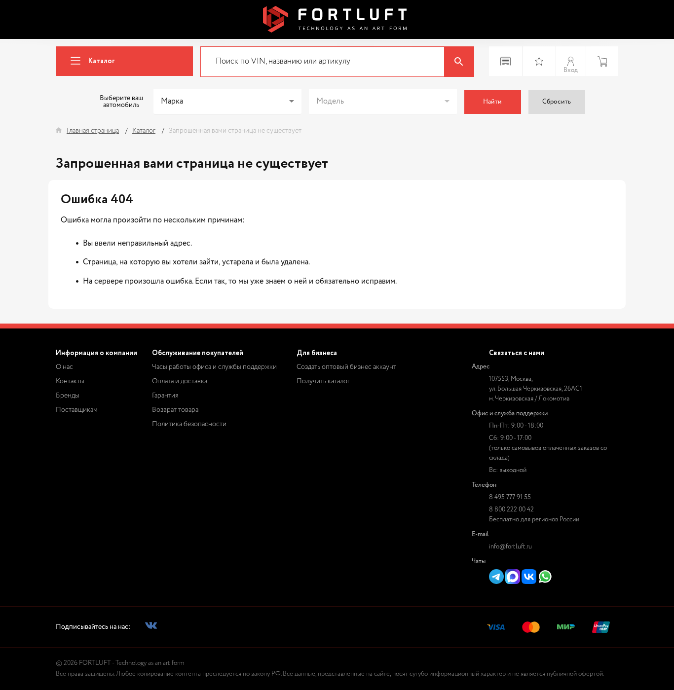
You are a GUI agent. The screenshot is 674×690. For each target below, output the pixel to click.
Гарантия (165, 395)
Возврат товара (175, 409)
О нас (64, 366)
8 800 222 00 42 (511, 510)
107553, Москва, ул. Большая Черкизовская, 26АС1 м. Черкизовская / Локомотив (535, 389)
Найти (492, 102)
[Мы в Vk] (151, 627)
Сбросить (556, 102)
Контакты (70, 381)
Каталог (101, 61)
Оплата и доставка (179, 381)
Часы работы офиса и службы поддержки (214, 366)
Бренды (67, 395)
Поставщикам (77, 409)
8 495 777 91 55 (510, 497)
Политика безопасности (189, 424)
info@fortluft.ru (510, 547)
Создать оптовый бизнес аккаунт (346, 366)
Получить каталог (323, 381)
